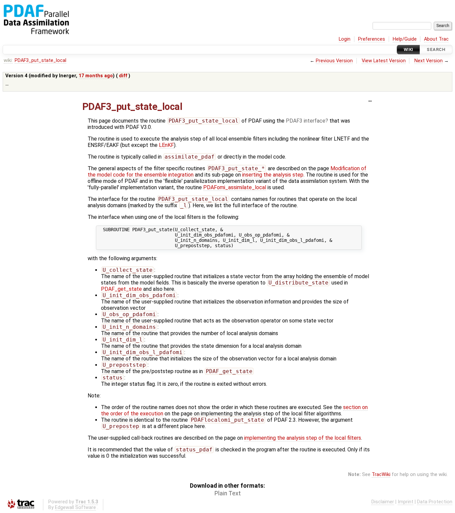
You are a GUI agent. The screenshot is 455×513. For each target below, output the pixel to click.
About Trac (436, 39)
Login (344, 39)
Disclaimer (382, 502)
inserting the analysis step (272, 175)
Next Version (428, 61)
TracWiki (381, 474)
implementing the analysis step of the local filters (302, 438)
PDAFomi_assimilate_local (234, 187)
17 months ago (96, 76)
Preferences (371, 39)
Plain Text (228, 493)
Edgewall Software (75, 507)
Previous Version (334, 61)
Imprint (405, 502)
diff (123, 76)
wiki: (8, 60)
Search (436, 49)
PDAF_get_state (121, 289)
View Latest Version (384, 61)
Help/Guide (405, 39)
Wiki (408, 49)
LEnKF (166, 145)
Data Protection (434, 502)
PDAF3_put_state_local (40, 60)
